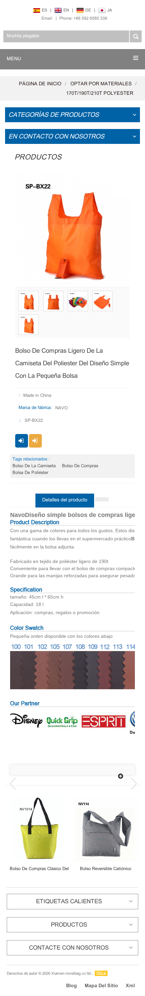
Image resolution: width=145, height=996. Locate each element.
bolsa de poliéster (30, 473)
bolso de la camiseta (34, 466)
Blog (71, 986)
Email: (47, 18)
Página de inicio (40, 84)
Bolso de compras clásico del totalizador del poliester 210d (39, 869)
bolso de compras (80, 466)
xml (130, 986)
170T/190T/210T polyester (99, 94)
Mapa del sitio (101, 986)
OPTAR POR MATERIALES (101, 84)
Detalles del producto (64, 500)
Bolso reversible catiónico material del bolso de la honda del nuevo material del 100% (105, 869)
